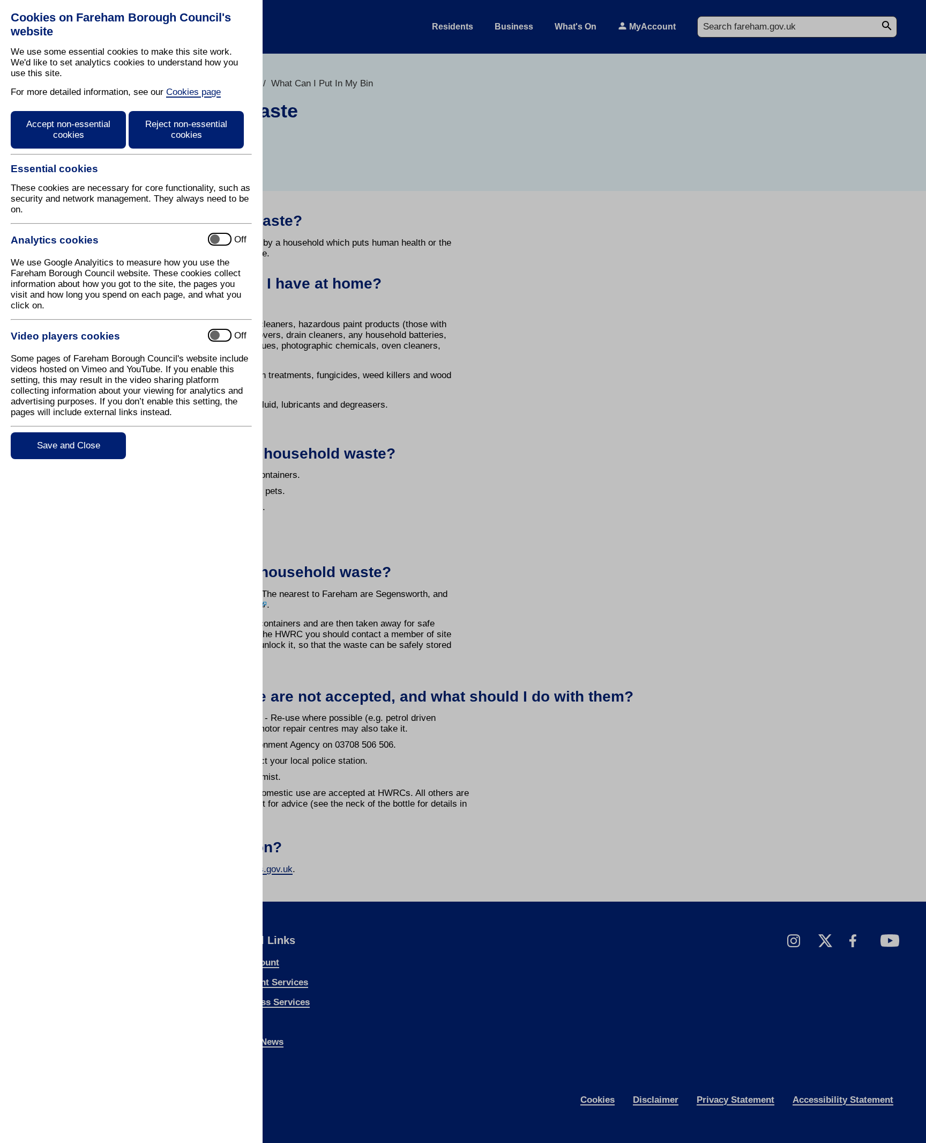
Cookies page (193, 92)
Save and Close (68, 445)
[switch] (104, 240)
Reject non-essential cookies (186, 129)
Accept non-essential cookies (68, 129)
